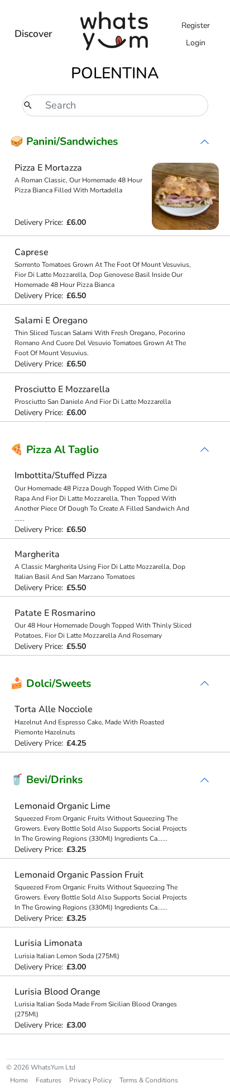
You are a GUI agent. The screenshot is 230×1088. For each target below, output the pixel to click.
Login (195, 42)
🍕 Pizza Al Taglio (54, 449)
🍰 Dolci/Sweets (50, 683)
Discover (33, 33)
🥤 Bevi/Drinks (46, 780)
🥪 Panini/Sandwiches (64, 141)
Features (48, 1080)
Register (195, 25)
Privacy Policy (90, 1080)
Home (19, 1080)
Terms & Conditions (148, 1080)
